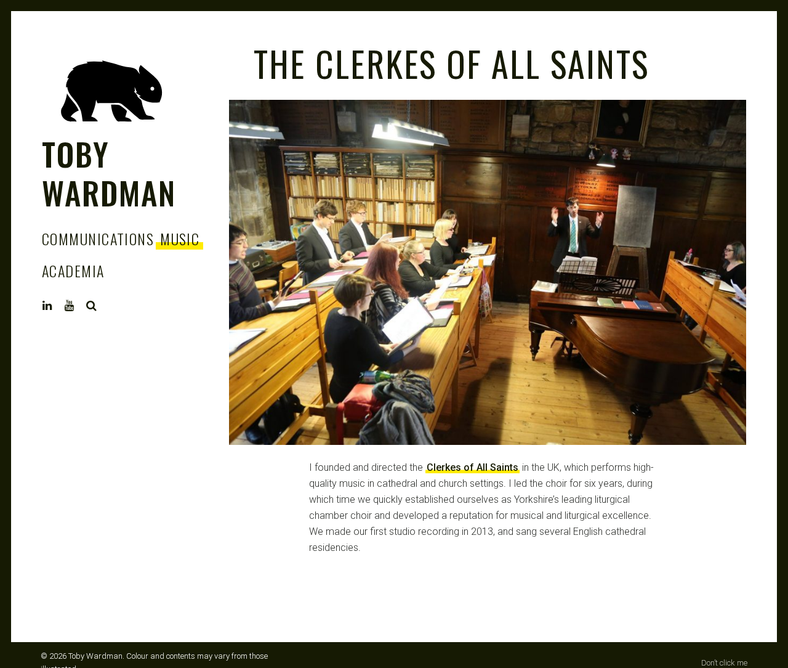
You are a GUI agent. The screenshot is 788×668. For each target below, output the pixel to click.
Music (179, 238)
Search (92, 305)
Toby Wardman (109, 173)
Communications (98, 238)
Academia (73, 270)
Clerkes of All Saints (472, 467)
